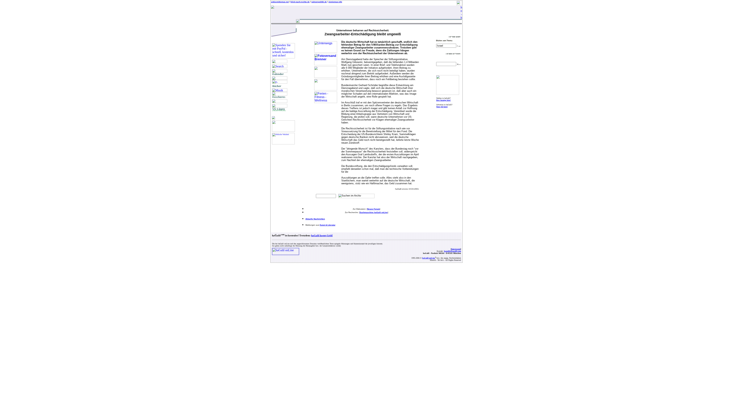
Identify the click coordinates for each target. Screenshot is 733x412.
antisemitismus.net (280, 2)
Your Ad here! (442, 107)
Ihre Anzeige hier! (443, 100)
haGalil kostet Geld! (322, 235)
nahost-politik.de (319, 2)
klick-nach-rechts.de (300, 2)
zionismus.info (335, 2)
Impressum (455, 249)
